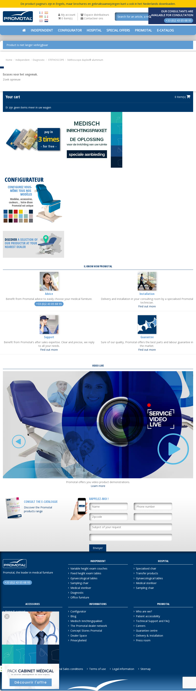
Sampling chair (79, 583)
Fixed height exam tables (85, 573)
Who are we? (144, 611)
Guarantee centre (147, 630)
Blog (73, 616)
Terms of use (97, 669)
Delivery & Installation (149, 635)
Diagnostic (77, 592)
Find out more (147, 306)
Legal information (123, 669)
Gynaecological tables (83, 578)
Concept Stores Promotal (86, 630)
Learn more (98, 486)
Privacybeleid (78, 640)
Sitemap (145, 669)
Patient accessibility (148, 616)
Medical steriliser (80, 588)
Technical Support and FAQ (153, 621)
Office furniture (79, 597)
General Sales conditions (68, 669)
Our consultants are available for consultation (172, 13)
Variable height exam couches (88, 568)
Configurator (78, 611)
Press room (143, 640)
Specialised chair (146, 568)
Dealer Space (78, 635)
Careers (140, 626)
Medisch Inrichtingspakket (86, 621)
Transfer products (147, 573)
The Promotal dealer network (88, 626)
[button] (118, 30)
